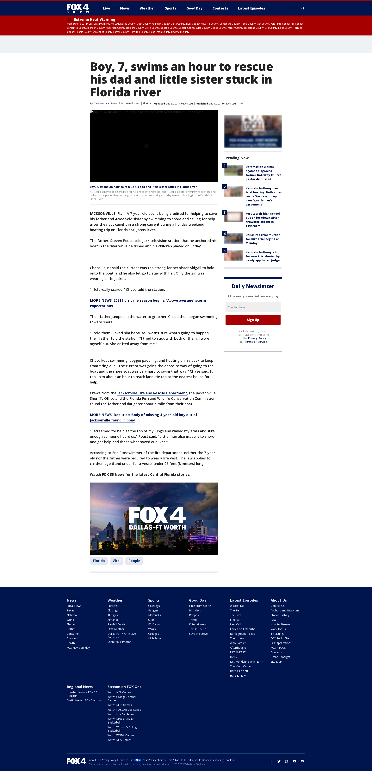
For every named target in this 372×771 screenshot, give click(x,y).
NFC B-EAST (238, 652)
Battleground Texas (242, 633)
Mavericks (154, 615)
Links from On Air (200, 606)
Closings (113, 610)
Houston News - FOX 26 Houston (82, 694)
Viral (117, 560)
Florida (147, 103)
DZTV (233, 657)
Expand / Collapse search (303, 8)
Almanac (113, 620)
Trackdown (237, 638)
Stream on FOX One (125, 686)
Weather (115, 600)
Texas (70, 610)
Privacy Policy (257, 338)
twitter (279, 761)
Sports (154, 600)
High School (155, 638)
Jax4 (146, 240)
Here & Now (238, 675)
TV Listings (277, 633)
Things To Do (197, 629)
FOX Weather (116, 629)
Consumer (73, 633)
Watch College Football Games (122, 698)
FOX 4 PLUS (278, 647)
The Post (235, 615)
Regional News (80, 686)
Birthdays (195, 610)
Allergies (113, 615)
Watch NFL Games (119, 692)
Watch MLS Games (120, 740)
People (134, 560)
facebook (271, 761)
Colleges (153, 633)
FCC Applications (281, 643)
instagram (287, 761)
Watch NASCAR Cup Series (124, 709)
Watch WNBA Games (121, 735)
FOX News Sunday (78, 647)
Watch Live (237, 606)
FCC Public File (280, 638)
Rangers (153, 610)
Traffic (193, 620)
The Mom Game (240, 666)
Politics (71, 629)
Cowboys (154, 606)
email (302, 761)
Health (71, 643)
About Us (279, 600)
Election (72, 624)
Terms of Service (255, 342)
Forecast (113, 606)
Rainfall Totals (116, 624)
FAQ (273, 620)
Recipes (194, 615)
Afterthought (238, 647)
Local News (74, 606)
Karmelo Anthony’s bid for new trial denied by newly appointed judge (263, 256)
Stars (151, 620)
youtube (294, 761)
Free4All (235, 620)
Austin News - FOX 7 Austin (84, 700)
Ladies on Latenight (242, 629)
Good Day (197, 600)
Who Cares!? (237, 643)
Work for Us (278, 629)
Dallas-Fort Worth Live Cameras (122, 635)
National (72, 615)
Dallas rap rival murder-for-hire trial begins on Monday (263, 239)
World (70, 620)
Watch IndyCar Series (121, 714)
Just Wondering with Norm (246, 661)
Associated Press (130, 103)
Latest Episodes (244, 600)
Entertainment (198, 624)
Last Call (235, 624)
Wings (152, 629)
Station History (280, 615)
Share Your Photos (119, 642)
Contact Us (278, 606)
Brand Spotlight (280, 657)
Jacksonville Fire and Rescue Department (152, 393)
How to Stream (280, 624)
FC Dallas (154, 624)
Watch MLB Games (120, 705)
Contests (276, 652)
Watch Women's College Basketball (123, 728)
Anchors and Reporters (285, 610)
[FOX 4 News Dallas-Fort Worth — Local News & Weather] (79, 8)
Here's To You (239, 671)
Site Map (276, 661)
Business (72, 638)
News (71, 600)
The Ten (235, 610)
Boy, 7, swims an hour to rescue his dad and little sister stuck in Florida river (143, 187)
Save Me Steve (198, 633)
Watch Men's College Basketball (121, 720)
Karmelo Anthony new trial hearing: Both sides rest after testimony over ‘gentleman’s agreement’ (264, 196)
